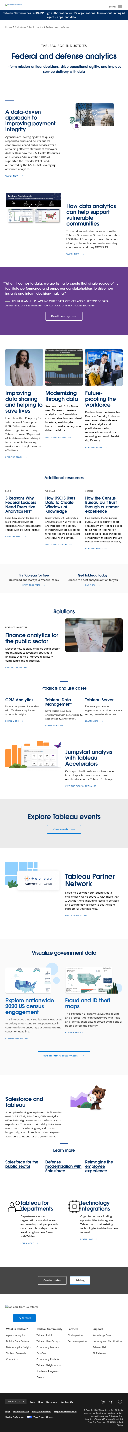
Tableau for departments (36, 1205)
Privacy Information (41, 1411)
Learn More (12, 721)
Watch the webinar (56, 544)
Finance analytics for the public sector (31, 638)
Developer (52, 1401)
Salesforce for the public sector (21, 1164)
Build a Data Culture (17, 1341)
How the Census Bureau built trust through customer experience (101, 505)
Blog (40, 1401)
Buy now (90, 585)
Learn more (27, 1243)
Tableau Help (100, 1347)
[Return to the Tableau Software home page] (17, 3)
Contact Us (12, 1359)
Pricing (80, 1280)
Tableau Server (99, 699)
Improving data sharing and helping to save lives (23, 402)
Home (8, 27)
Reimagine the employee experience (99, 1166)
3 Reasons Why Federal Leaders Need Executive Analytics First (20, 505)
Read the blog (13, 536)
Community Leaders (47, 1347)
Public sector (36, 27)
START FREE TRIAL (31, 585)
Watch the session (55, 437)
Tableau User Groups (48, 1341)
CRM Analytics (19, 699)
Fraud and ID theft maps (87, 1003)
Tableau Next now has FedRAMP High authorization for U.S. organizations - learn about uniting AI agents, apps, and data (64, 15)
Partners (73, 1329)
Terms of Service (21, 1411)
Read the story (60, 316)
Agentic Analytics (15, 1335)
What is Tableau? (17, 1329)
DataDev (41, 1353)
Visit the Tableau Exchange (80, 786)
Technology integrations (95, 1205)
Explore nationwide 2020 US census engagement (29, 1006)
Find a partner (73, 915)
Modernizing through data (61, 396)
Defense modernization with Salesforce (63, 1166)
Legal (7, 1411)
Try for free (24, 1318)
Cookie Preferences (14, 1416)
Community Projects (47, 1359)
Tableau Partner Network (89, 880)
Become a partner (78, 1341)
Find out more (13, 667)
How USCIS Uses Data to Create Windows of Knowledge (60, 505)
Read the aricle (94, 548)
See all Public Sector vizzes (60, 1055)
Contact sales (52, 1280)
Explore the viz (14, 1038)
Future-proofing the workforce (100, 399)
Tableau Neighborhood (49, 1365)
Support (98, 1329)
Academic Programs (47, 1371)
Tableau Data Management (58, 702)
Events (40, 1377)
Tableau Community (49, 1329)
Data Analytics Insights (18, 1347)
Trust (32, 1401)
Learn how (86, 1239)
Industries (20, 27)
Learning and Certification (107, 1341)
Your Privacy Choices (44, 1416)
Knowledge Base (102, 1335)
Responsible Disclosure (65, 1411)
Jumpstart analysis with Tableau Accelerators (88, 757)
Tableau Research (16, 1353)
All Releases (99, 1353)
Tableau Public (44, 1335)
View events (60, 829)
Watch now (11, 176)
